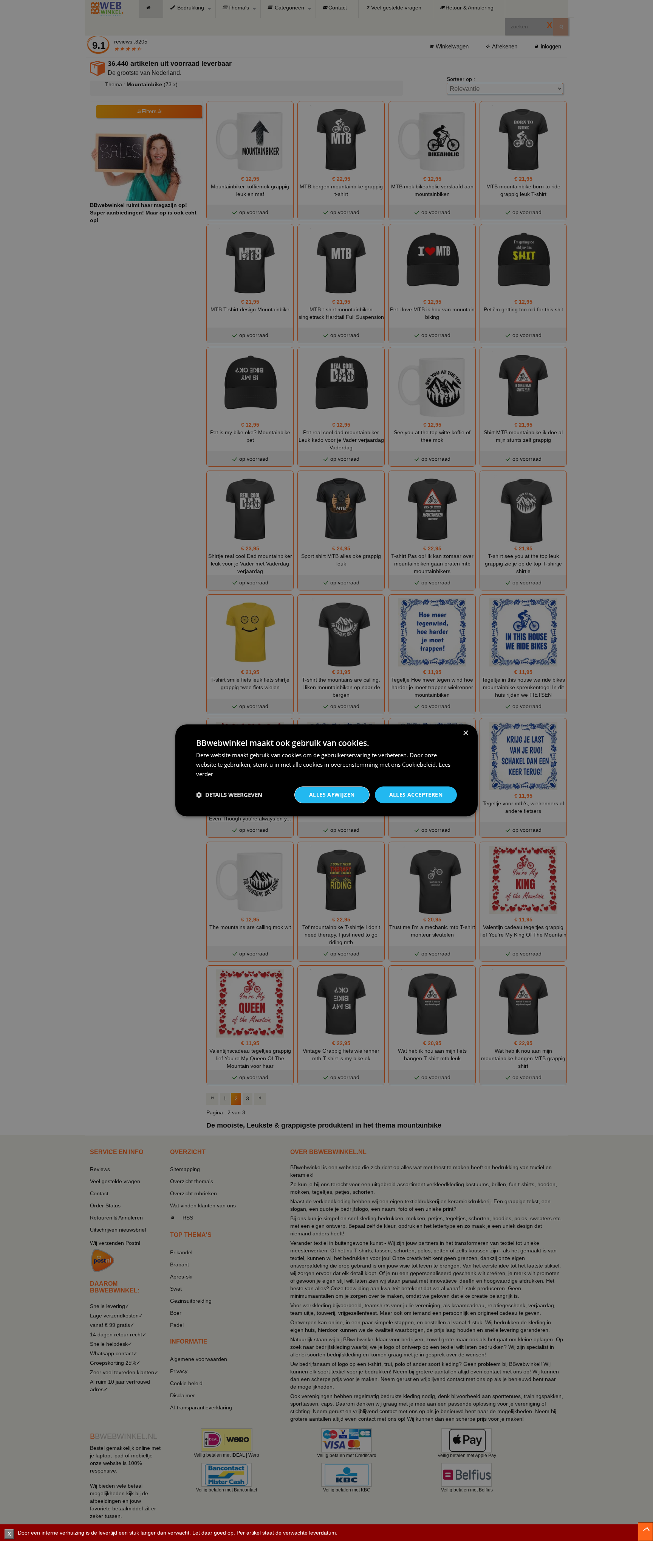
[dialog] (326, 770)
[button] (229, 794)
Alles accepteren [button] (416, 794)
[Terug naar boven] (645, 1531)
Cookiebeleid (419, 764)
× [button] (465, 733)
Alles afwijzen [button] (332, 794)
